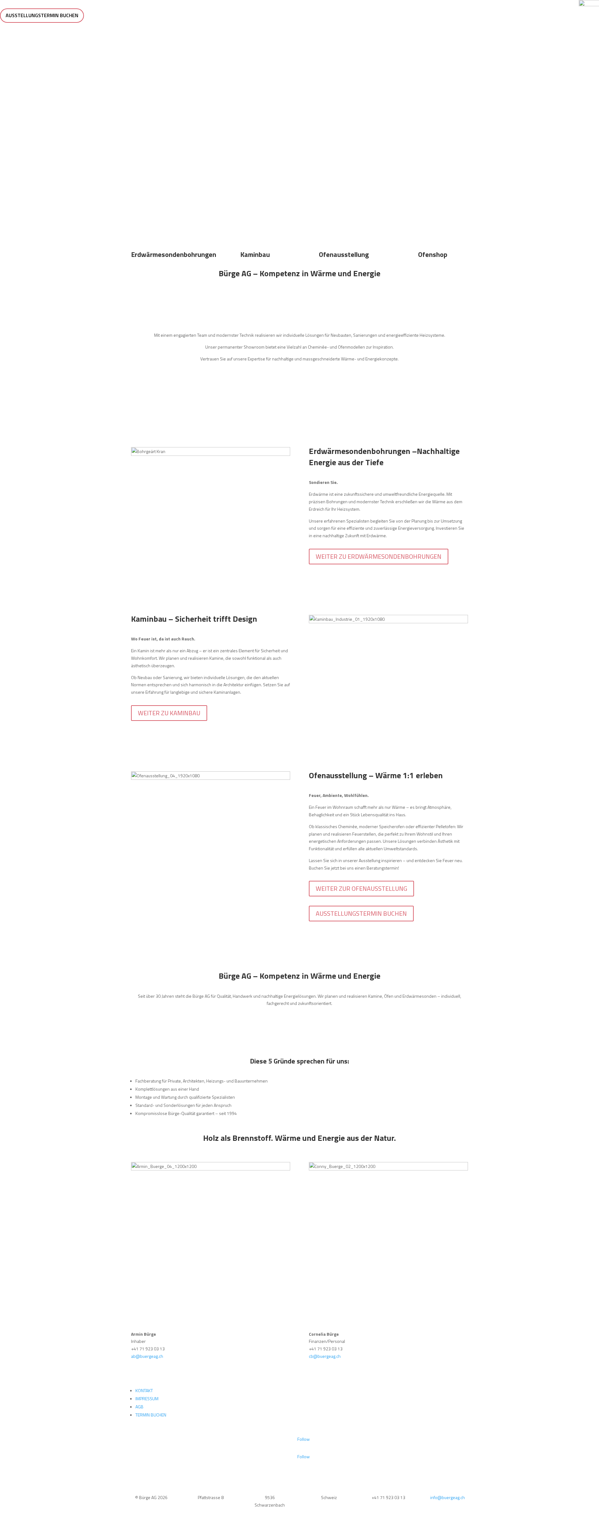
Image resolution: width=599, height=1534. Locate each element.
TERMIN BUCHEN (150, 1414)
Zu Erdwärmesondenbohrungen (299, 142)
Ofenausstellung (344, 254)
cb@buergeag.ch (325, 1356)
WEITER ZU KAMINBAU (169, 713)
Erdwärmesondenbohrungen (173, 254)
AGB (139, 1406)
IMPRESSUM (146, 1398)
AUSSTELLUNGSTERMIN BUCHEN (42, 15)
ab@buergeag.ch (147, 1356)
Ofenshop (432, 254)
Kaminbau (255, 254)
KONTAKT (144, 1390)
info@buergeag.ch (447, 1497)
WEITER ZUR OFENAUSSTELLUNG (361, 888)
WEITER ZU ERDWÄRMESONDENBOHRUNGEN (378, 556)
